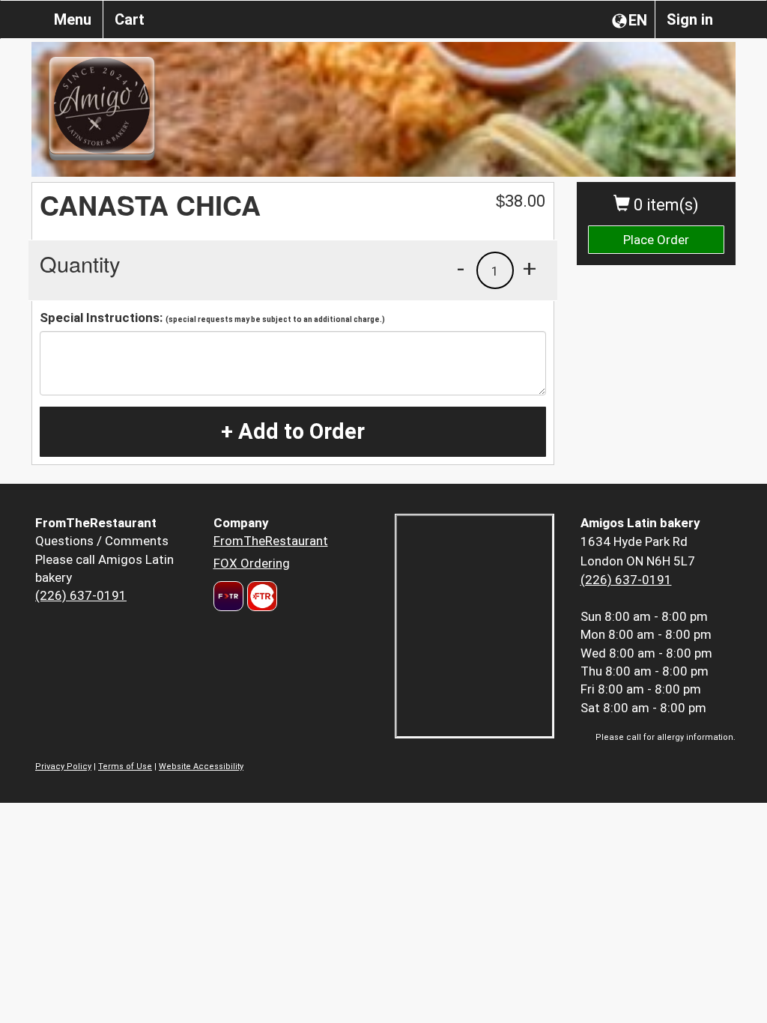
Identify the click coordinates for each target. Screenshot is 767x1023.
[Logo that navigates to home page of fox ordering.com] (260, 596)
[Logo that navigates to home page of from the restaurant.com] (228, 596)
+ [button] (529, 268)
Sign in (690, 19)
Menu (72, 19)
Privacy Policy (63, 766)
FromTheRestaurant (270, 540)
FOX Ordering (251, 563)
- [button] (460, 268)
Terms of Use (125, 766)
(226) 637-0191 (81, 595)
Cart (130, 19)
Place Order (656, 239)
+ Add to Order (293, 431)
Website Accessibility (201, 766)
